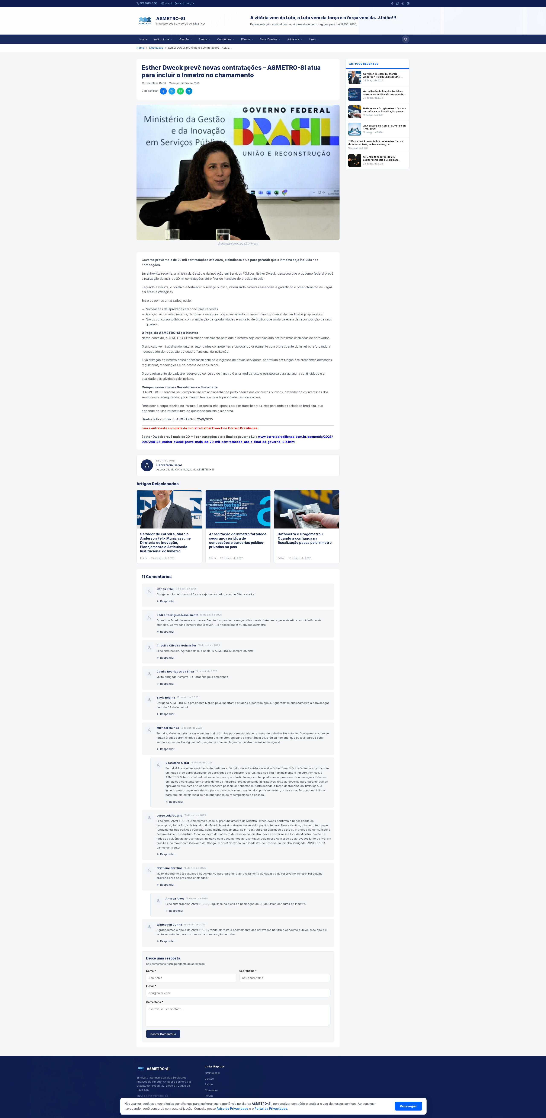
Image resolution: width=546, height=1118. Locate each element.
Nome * (151, 970)
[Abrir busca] (406, 39)
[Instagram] (408, 3)
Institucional (162, 39)
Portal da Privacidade (271, 1108)
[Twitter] (397, 3)
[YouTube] (402, 3)
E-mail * (151, 986)
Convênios (224, 39)
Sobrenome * (248, 970)
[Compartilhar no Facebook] (163, 91)
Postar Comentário (163, 1034)
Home (143, 39)
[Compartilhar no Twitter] (171, 91)
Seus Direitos (268, 39)
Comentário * (154, 1002)
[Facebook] (392, 3)
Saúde (203, 39)
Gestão (184, 39)
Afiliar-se (293, 39)
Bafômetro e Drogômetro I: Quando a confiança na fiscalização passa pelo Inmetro (305, 538)
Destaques (156, 47)
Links (312, 39)
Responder (167, 601)
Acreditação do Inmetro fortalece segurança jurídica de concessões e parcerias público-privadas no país (237, 540)
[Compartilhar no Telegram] (189, 91)
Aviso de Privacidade (232, 1108)
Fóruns (245, 39)
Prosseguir (408, 1106)
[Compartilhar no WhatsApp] (180, 91)
